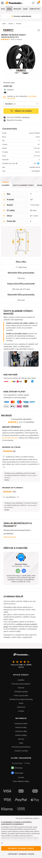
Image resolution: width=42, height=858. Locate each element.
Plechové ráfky (21, 727)
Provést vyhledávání (22, 16)
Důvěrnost (21, 707)
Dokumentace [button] (9, 537)
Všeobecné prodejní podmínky (21, 699)
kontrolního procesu (10, 438)
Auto (3, 9)
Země (21, 703)
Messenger (19, 773)
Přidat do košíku (23, 111)
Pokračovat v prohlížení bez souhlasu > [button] (28, 818)
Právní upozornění (21, 695)
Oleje (21, 743)
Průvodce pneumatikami (21, 684)
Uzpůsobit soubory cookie (21, 854)
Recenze (21, 688)
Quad (25, 9)
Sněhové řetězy (21, 735)
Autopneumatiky (21, 723)
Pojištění (21, 680)
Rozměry (6, 185)
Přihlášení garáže (21, 691)
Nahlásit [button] (6, 480)
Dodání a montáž (21, 751)
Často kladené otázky (23, 185)
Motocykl (17, 9)
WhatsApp (19, 768)
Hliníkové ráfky (21, 731)
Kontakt (21, 777)
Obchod (21, 739)
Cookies (21, 711)
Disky (9, 9)
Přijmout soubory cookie (21, 848)
